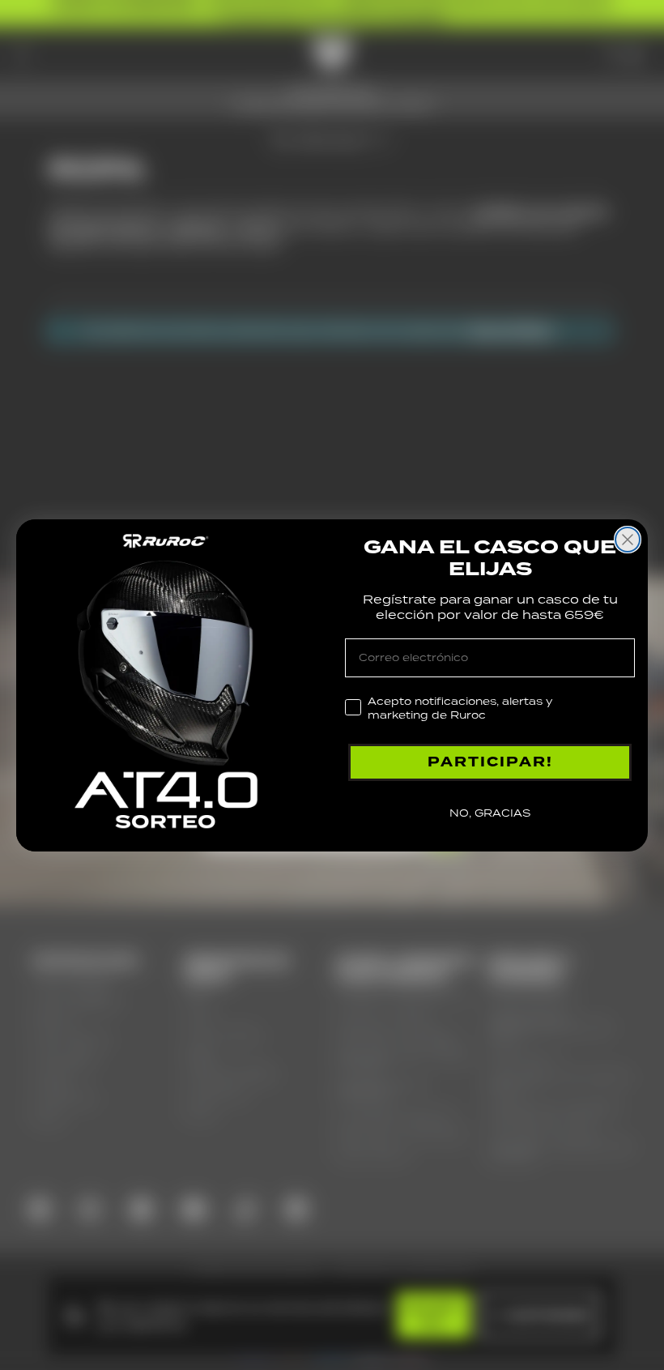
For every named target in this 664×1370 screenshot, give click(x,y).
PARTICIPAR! (490, 762)
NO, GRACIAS (489, 813)
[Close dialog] (627, 539)
